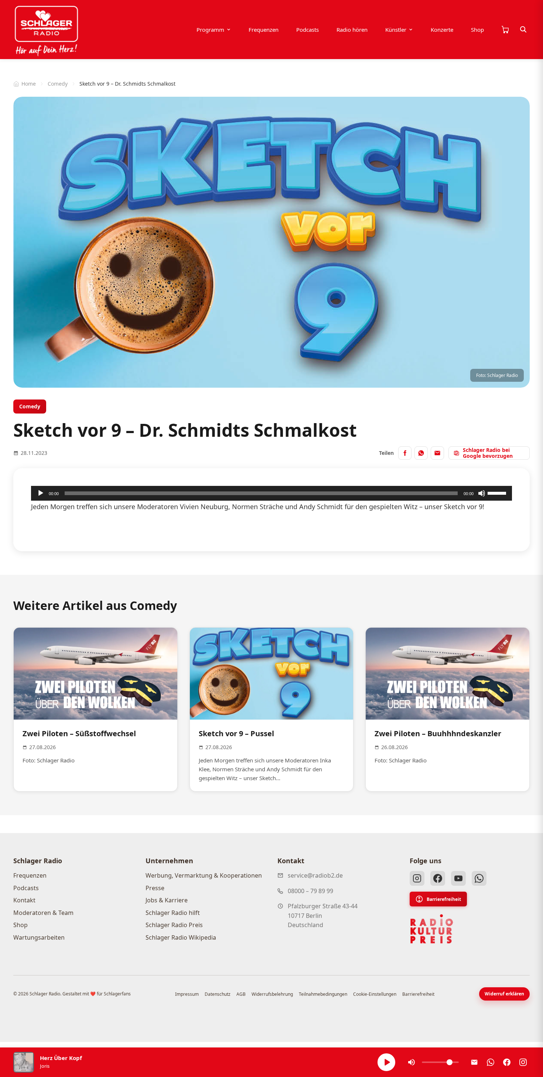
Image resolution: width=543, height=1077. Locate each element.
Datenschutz (217, 994)
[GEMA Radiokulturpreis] (432, 929)
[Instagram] (417, 878)
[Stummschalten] (481, 493)
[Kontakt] (474, 1062)
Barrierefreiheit (444, 899)
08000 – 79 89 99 (310, 891)
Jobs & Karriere (167, 900)
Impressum (187, 994)
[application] (271, 493)
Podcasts (307, 29)
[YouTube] (458, 878)
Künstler (395, 29)
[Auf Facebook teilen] (404, 453)
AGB (241, 994)
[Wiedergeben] (40, 493)
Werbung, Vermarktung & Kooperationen (204, 875)
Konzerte (442, 29)
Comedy (58, 83)
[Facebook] (437, 878)
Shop (477, 29)
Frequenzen (264, 29)
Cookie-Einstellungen (374, 994)
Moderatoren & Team (43, 913)
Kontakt (24, 900)
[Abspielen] (386, 1062)
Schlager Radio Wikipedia (181, 937)
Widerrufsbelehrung (272, 994)
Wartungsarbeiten (39, 937)
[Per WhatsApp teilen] (421, 453)
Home (28, 83)
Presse (155, 888)
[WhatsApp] (479, 878)
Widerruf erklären (504, 994)
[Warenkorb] (505, 29)
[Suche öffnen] (523, 29)
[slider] (498, 492)
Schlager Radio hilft (173, 913)
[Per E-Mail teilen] (437, 453)
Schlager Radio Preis (174, 925)
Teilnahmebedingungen (323, 994)
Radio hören (352, 29)
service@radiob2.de (315, 875)
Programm (210, 29)
